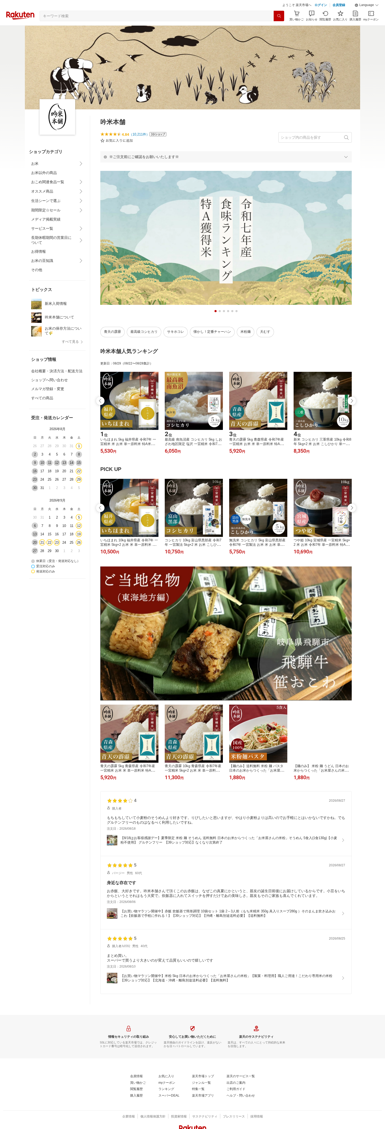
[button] (367, 5)
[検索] (279, 16)
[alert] (226, 156)
